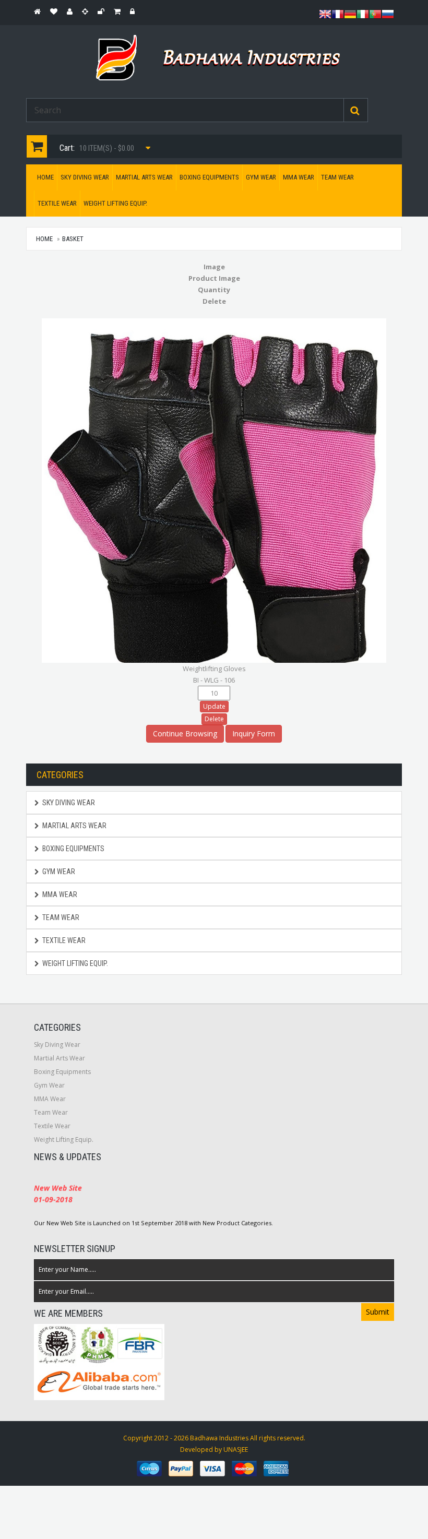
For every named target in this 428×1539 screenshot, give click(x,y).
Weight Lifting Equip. (115, 203)
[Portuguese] (375, 17)
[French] (337, 17)
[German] (350, 17)
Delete (214, 718)
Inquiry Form (253, 733)
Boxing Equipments (209, 177)
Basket (73, 239)
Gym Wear (261, 177)
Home (45, 177)
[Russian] (388, 17)
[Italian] (362, 17)
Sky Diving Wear (85, 177)
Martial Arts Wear (144, 177)
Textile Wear (57, 203)
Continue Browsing (185, 733)
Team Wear (337, 177)
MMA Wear (298, 177)
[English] (325, 17)
